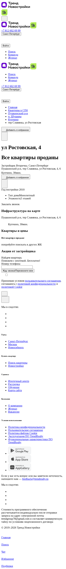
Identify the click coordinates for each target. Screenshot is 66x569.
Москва (12, 344)
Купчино (13, 119)
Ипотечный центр (18, 381)
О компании (15, 405)
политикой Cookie (11, 286)
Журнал (12, 408)
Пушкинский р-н (18, 113)
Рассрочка (14, 384)
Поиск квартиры (17, 362)
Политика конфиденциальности (26, 427)
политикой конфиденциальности (37, 283)
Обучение (13, 387)
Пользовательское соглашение (25, 430)
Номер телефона (10, 263)
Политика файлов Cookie (22, 433)
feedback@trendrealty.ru (35, 478)
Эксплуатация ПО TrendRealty (25, 436)
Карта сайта (15, 390)
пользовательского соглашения (43, 280)
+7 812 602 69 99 (10, 30)
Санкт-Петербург (18, 341)
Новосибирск (16, 347)
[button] (3, 38)
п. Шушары (14, 116)
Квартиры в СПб (18, 110)
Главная (12, 107)
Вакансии (13, 411)
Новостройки (16, 365)
